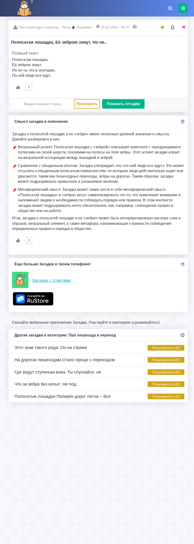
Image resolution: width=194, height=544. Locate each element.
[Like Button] (160, 27)
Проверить (86, 104)
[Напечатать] (135, 27)
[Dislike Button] (182, 27)
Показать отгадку (123, 104)
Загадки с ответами (51, 280)
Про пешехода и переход (38, 27)
